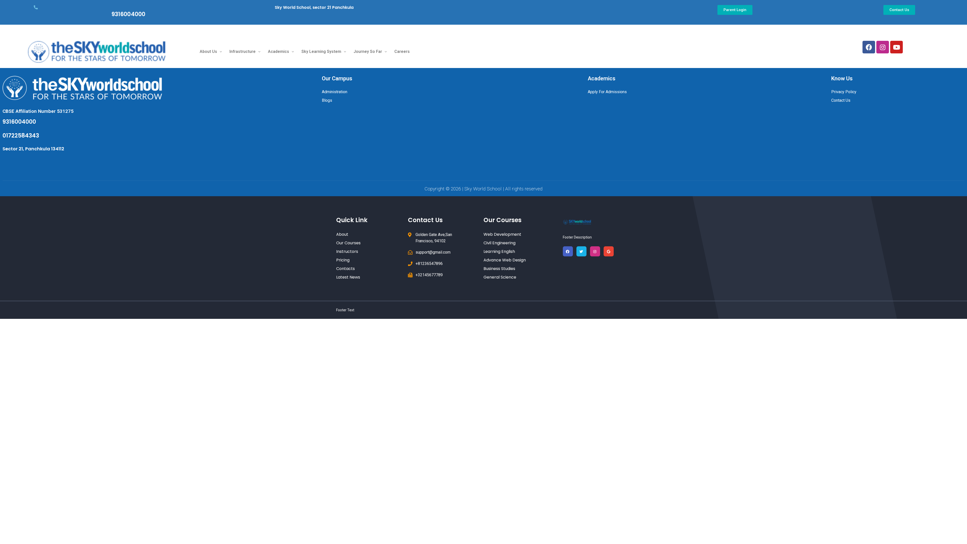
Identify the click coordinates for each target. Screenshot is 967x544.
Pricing (343, 260)
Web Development (502, 234)
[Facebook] (868, 47)
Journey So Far (368, 51)
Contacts (345, 268)
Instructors (347, 251)
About (342, 234)
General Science (500, 277)
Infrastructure (242, 51)
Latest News (348, 277)
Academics (278, 51)
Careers (402, 51)
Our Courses (348, 243)
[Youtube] (896, 47)
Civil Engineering (499, 243)
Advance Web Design (505, 260)
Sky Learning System (321, 51)
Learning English (499, 251)
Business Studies (499, 268)
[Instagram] (882, 47)
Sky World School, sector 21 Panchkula (314, 7)
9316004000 (128, 14)
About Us (208, 51)
